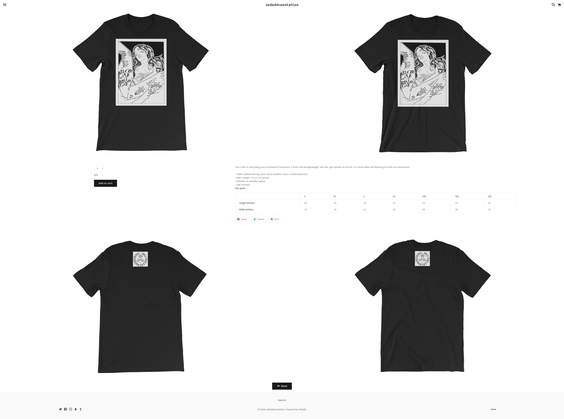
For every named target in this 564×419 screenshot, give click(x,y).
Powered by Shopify (296, 409)
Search (282, 400)
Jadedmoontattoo (282, 5)
